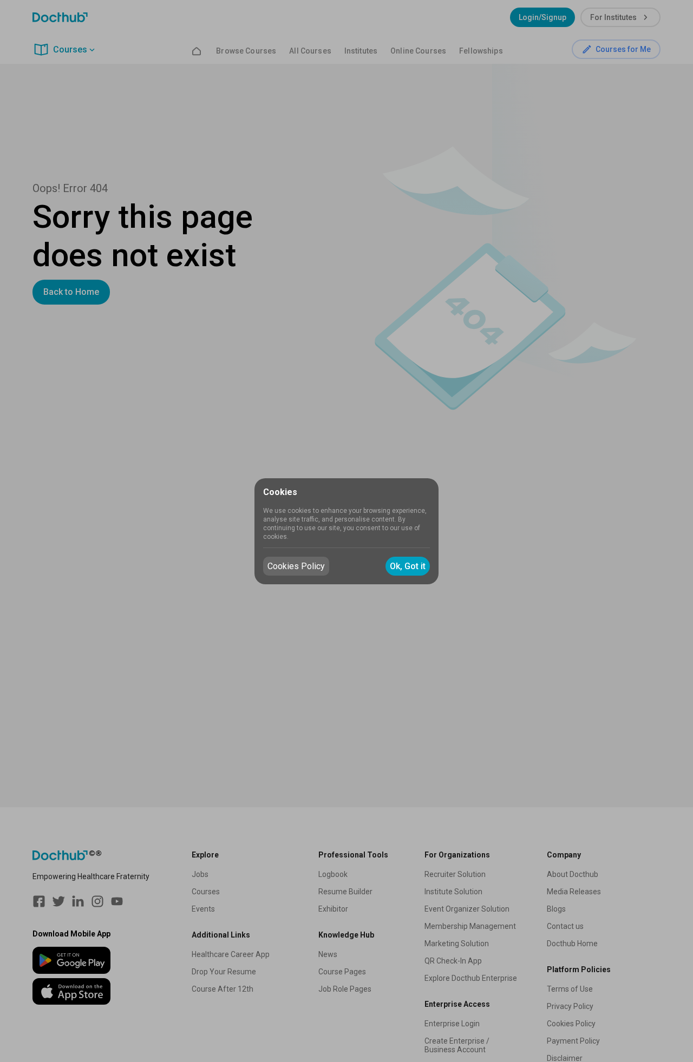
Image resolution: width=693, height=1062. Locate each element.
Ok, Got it (408, 566)
